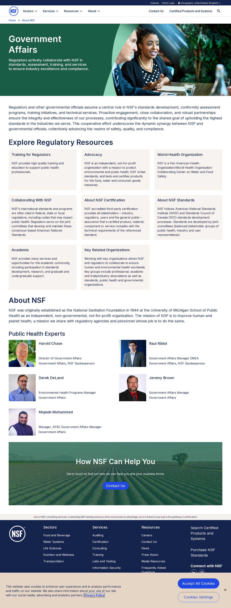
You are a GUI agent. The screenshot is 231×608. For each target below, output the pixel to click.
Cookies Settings (198, 597)
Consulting (99, 548)
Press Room (149, 555)
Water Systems (53, 542)
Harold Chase (50, 343)
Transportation (53, 561)
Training (97, 555)
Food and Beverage (56, 535)
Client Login (168, 3)
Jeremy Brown (161, 378)
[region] (115, 590)
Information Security (106, 568)
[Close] (225, 590)
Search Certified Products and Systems (204, 533)
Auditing (97, 535)
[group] (22, 353)
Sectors (28, 11)
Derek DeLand (51, 378)
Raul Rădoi (158, 343)
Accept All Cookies (198, 583)
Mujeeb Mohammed (56, 412)
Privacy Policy (94, 595)
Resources (71, 11)
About (92, 11)
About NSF (28, 20)
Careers (155, 3)
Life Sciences (52, 548)
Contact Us (149, 542)
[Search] (218, 11)
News (145, 548)
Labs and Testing (104, 561)
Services (49, 11)
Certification (100, 542)
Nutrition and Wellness (58, 555)
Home (12, 20)
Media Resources (153, 561)
